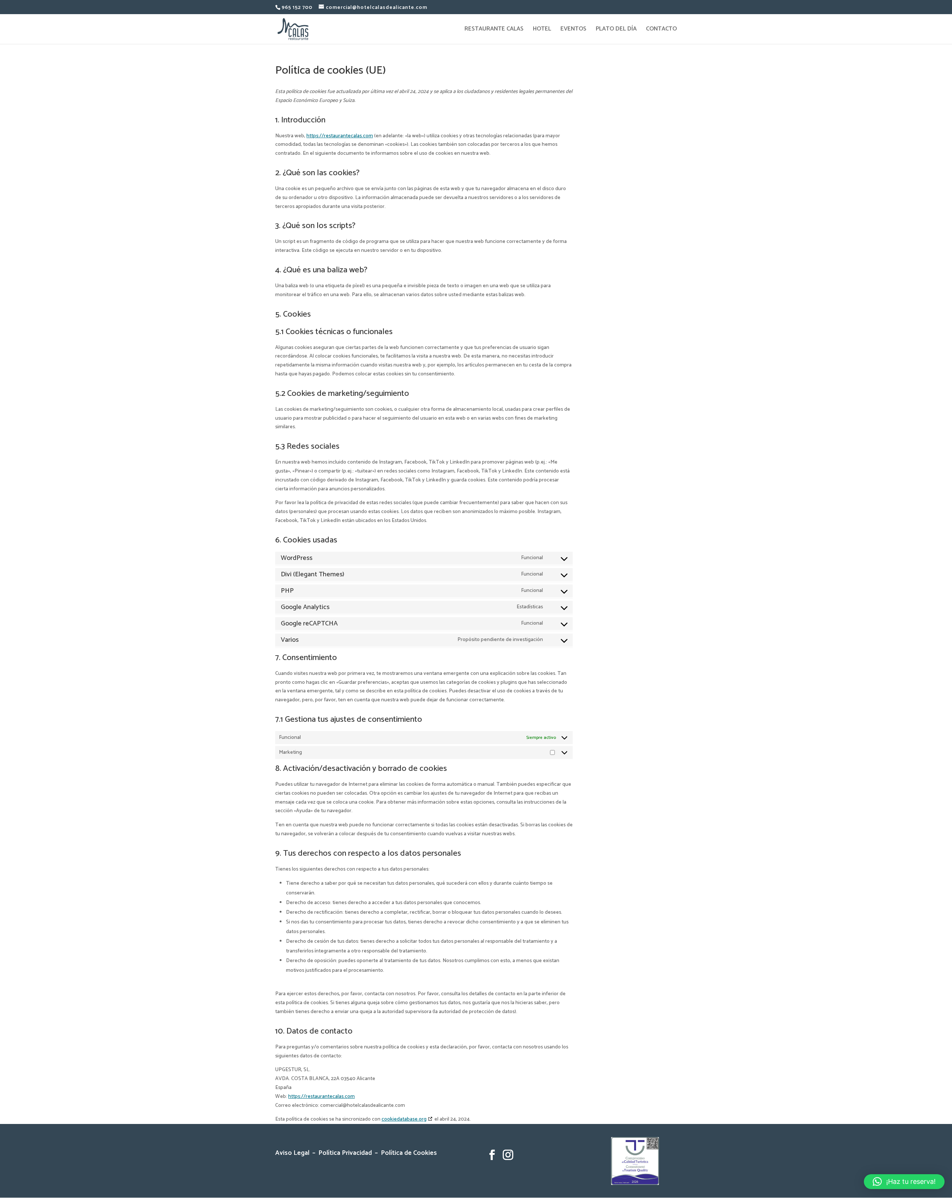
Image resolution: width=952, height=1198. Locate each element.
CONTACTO (661, 30)
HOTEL (542, 30)
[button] (904, 1181)
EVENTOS (573, 30)
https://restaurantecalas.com (339, 136)
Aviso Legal (293, 1153)
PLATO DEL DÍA (616, 30)
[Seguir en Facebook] (492, 1154)
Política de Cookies (409, 1153)
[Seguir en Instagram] (508, 1154)
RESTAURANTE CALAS (494, 30)
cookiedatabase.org (404, 1119)
